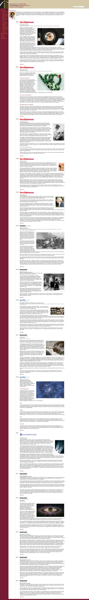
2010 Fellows (3, 37)
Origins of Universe (5, 14)
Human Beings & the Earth (4, 24)
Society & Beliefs (4, 22)
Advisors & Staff (3, 34)
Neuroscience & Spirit (4, 17)
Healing (3, 21)
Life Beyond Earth (5, 15)
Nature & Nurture (4, 25)
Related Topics (4, 32)
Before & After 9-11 (5, 29)
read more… (22, 64)
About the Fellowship (5, 33)
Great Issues (3, 10)
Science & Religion (5, 11)
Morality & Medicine (5, 28)
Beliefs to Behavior (5, 18)
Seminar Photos (4, 38)
